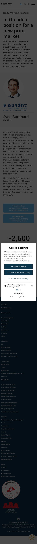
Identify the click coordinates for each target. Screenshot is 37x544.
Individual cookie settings (20, 278)
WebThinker (23, 297)
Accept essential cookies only (20, 272)
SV (20, 290)
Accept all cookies (20, 266)
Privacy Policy (18, 293)
